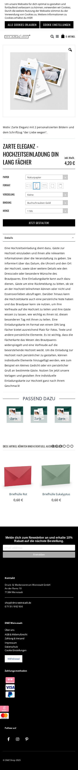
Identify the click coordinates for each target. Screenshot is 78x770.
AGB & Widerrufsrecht (16, 634)
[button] (70, 52)
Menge (6, 210)
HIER (30, 17)
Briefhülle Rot (18, 494)
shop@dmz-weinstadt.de (18, 602)
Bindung (7, 202)
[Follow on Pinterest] (26, 739)
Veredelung (9, 194)
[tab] (39, 238)
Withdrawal (14, 658)
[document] (39, 15)
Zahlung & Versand (14, 638)
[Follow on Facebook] (8, 739)
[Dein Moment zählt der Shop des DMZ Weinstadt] (16, 36)
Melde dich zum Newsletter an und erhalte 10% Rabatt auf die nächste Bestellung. (39, 539)
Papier (6, 177)
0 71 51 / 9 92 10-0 (14, 606)
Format (6, 185)
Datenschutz (11, 646)
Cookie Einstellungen (15, 650)
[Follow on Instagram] (17, 739)
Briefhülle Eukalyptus (56, 494)
